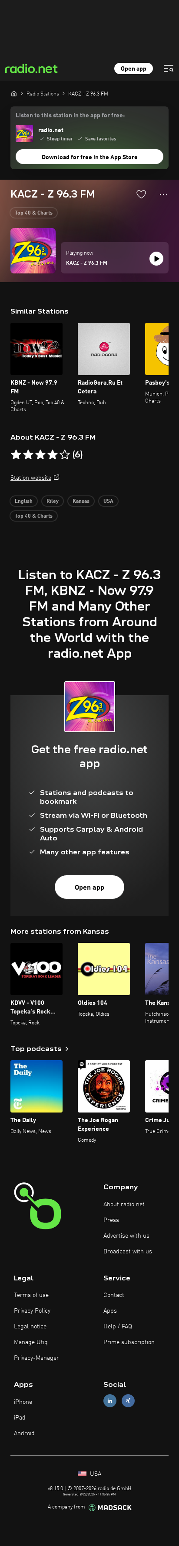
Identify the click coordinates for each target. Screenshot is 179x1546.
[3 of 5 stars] (40, 455)
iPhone (23, 1402)
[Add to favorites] (141, 194)
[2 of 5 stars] (28, 455)
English (24, 501)
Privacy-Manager (36, 1358)
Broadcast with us (127, 1252)
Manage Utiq (31, 1342)
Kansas (81, 501)
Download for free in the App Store (90, 157)
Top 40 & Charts (34, 213)
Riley (52, 501)
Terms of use (31, 1295)
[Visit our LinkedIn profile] (109, 1401)
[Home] (13, 93)
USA (108, 501)
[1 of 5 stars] (16, 455)
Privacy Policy (32, 1311)
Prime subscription (129, 1342)
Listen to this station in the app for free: (70, 116)
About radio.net (124, 1204)
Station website (30, 478)
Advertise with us (126, 1236)
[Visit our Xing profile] (128, 1401)
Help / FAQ (117, 1327)
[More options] (164, 194)
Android (24, 1433)
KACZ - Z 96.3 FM (86, 263)
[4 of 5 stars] (52, 455)
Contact (113, 1295)
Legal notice (30, 1327)
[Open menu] (168, 68)
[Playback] (156, 259)
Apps (110, 1311)
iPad (20, 1418)
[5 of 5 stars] (65, 455)
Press (111, 1220)
